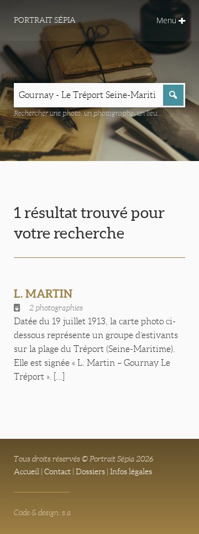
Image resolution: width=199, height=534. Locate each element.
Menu (167, 20)
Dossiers (90, 471)
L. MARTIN (43, 293)
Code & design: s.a (42, 512)
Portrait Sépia (45, 19)
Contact (57, 471)
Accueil (26, 471)
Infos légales (131, 471)
